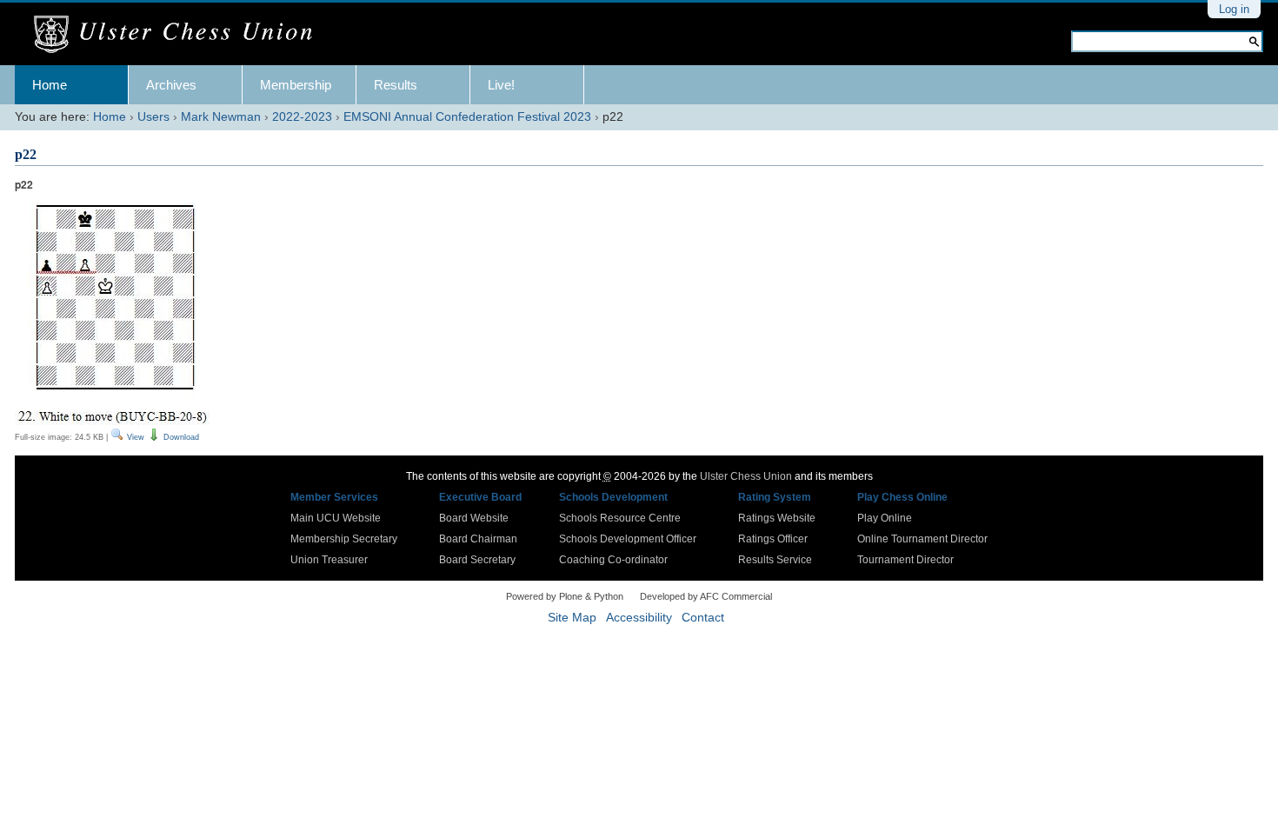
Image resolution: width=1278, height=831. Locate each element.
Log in (1234, 9)
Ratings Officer (773, 539)
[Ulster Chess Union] (179, 35)
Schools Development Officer (627, 539)
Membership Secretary (343, 539)
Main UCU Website (335, 518)
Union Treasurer (329, 560)
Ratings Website (776, 518)
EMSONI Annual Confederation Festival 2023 (467, 116)
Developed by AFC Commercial (706, 596)
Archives (171, 84)
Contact (703, 617)
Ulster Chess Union (746, 476)
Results (395, 84)
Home (49, 84)
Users (153, 116)
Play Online (884, 518)
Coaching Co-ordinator (613, 560)
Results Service (775, 560)
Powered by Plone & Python (564, 596)
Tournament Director (905, 560)
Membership (295, 84)
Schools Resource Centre (620, 518)
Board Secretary (477, 560)
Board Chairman (478, 539)
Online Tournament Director (922, 539)
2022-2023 (302, 116)
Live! (501, 84)
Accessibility (639, 617)
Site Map (572, 617)
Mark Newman (221, 116)
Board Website (474, 518)
